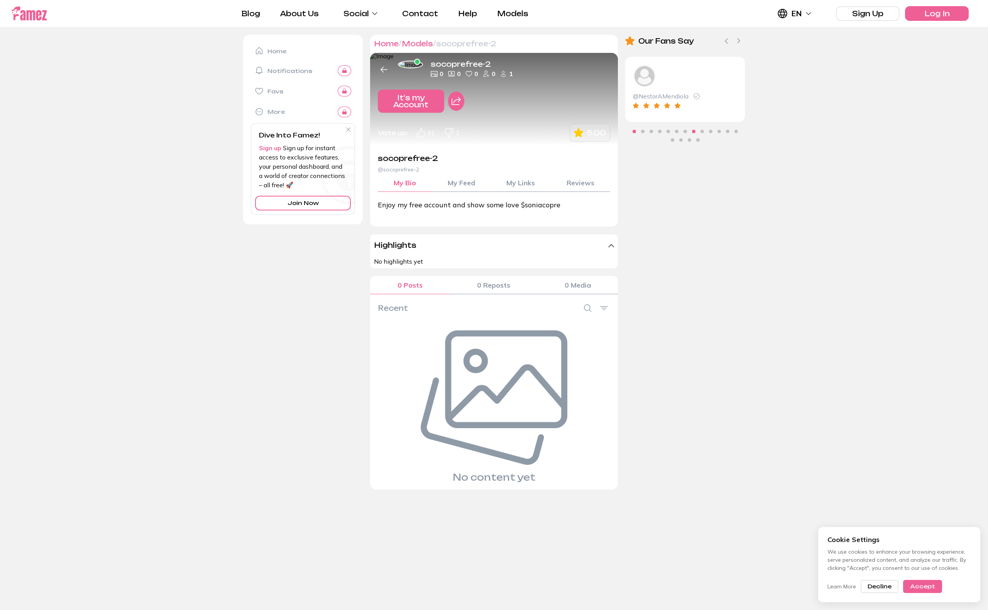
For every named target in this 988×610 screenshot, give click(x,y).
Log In (937, 13)
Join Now (303, 203)
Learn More (841, 586)
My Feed (461, 182)
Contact (420, 13)
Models (512, 13)
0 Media (578, 285)
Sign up (270, 148)
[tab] (634, 131)
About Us (299, 13)
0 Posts (410, 285)
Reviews (580, 182)
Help (467, 13)
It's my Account (410, 101)
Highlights (395, 245)
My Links (520, 182)
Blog (251, 13)
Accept (922, 586)
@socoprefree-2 (398, 169)
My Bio (405, 182)
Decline (880, 586)
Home (386, 43)
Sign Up (867, 13)
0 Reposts (493, 285)
